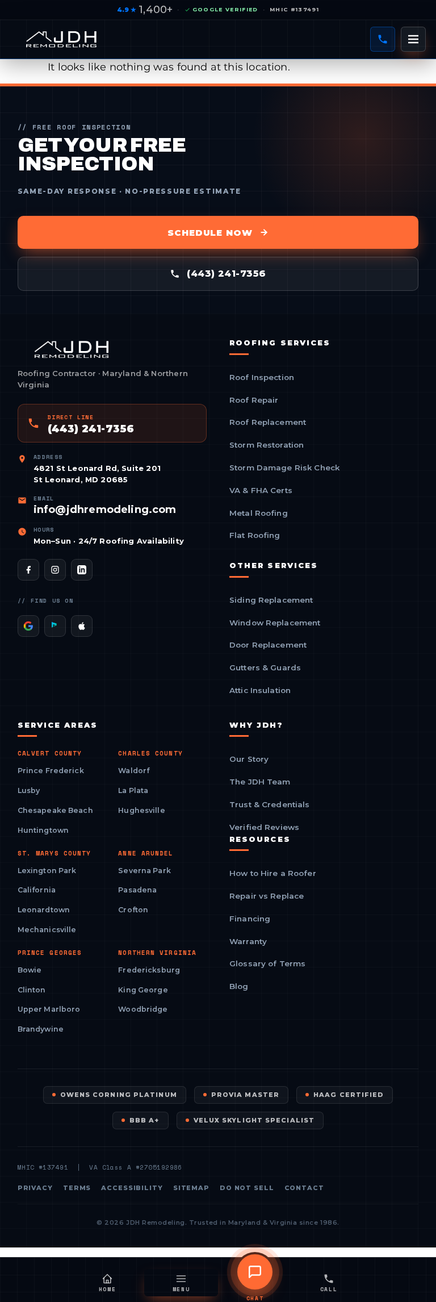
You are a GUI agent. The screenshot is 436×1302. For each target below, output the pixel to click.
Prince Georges (50, 953)
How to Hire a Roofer (272, 874)
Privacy (35, 1188)
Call (329, 1289)
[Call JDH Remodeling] (382, 39)
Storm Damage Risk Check (284, 468)
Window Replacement (274, 623)
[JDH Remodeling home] (61, 39)
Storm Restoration (266, 445)
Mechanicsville (47, 929)
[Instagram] (55, 570)
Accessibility (131, 1188)
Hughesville (141, 810)
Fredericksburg (149, 970)
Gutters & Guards (265, 668)
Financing (249, 919)
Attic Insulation (260, 691)
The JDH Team (260, 782)
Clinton (32, 990)
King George (142, 990)
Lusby (29, 790)
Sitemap (191, 1188)
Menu (181, 1289)
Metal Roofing (258, 514)
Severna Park (144, 870)
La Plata (133, 790)
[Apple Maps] (82, 626)
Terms (77, 1188)
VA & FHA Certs (260, 491)
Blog (239, 987)
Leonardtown (44, 909)
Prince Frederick (51, 770)
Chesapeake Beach (55, 810)
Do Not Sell (247, 1188)
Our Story (249, 759)
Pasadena (137, 890)
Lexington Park (47, 870)
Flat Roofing (254, 536)
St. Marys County (54, 853)
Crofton (133, 909)
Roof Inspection (261, 378)
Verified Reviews (264, 828)
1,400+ (145, 10)
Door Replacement (268, 645)
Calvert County (50, 753)
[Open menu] (413, 39)
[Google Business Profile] (28, 626)
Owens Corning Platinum (118, 1095)
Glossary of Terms (267, 964)
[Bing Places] (55, 626)
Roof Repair (254, 400)
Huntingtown (43, 830)
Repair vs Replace (266, 896)
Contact (304, 1188)
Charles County (150, 753)
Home (107, 1289)
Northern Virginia (157, 953)
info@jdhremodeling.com (105, 509)
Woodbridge (142, 1009)
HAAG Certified (348, 1095)
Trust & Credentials (269, 805)
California (37, 890)
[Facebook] (28, 570)
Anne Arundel (145, 853)
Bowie (30, 970)
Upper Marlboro (49, 1009)
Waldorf (133, 770)
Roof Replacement (267, 423)
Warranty (248, 942)
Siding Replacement (271, 600)
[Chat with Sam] (254, 1272)
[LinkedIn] (82, 570)
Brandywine (41, 1029)
